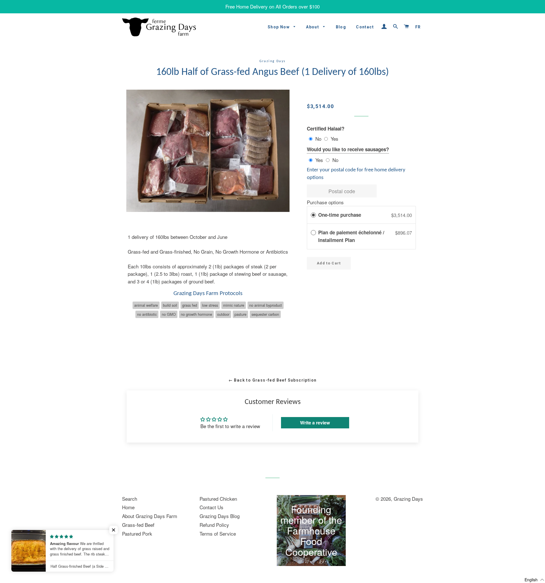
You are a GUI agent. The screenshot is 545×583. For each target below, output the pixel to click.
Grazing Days (408, 498)
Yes (334, 138)
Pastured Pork (137, 533)
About (313, 27)
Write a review (315, 422)
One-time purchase (339, 214)
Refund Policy (214, 524)
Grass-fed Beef (138, 524)
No (318, 138)
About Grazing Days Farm (149, 515)
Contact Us (211, 507)
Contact (365, 27)
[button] (113, 530)
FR (418, 27)
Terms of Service (218, 533)
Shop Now (279, 27)
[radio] (313, 215)
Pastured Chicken (218, 498)
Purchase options (325, 202)
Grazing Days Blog (220, 515)
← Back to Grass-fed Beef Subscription (273, 380)
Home (128, 507)
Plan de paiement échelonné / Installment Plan (351, 236)
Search (129, 498)
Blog (341, 27)
